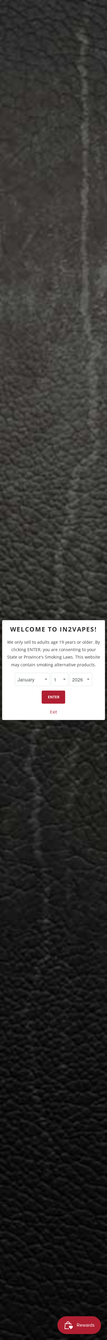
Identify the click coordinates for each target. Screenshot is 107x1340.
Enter (53, 697)
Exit (53, 712)
